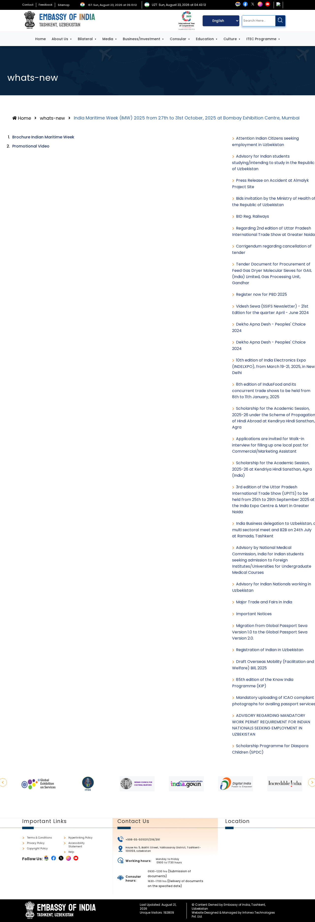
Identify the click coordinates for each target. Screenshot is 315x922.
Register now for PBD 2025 (261, 294)
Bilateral (85, 38)
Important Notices (254, 614)
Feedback (45, 5)
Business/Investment (141, 38)
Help (71, 852)
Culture (230, 38)
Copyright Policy (37, 848)
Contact (27, 5)
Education (205, 38)
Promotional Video (30, 146)
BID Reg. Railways (252, 216)
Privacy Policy (36, 843)
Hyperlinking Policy (80, 838)
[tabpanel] (34, 784)
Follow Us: (32, 859)
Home (40, 38)
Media (107, 38)
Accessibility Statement (76, 844)
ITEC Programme (261, 38)
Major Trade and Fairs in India (264, 602)
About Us (60, 38)
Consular (178, 38)
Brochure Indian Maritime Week (43, 137)
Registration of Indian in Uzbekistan (269, 650)
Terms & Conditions (39, 838)
